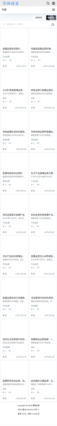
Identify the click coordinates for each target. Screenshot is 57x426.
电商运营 (6, 140)
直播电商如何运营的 (12, 173)
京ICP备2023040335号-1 (28, 409)
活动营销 (34, 306)
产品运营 (6, 57)
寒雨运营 (36, 405)
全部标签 (38, 17)
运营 (4, 98)
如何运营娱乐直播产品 (14, 214)
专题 (4, 9)
